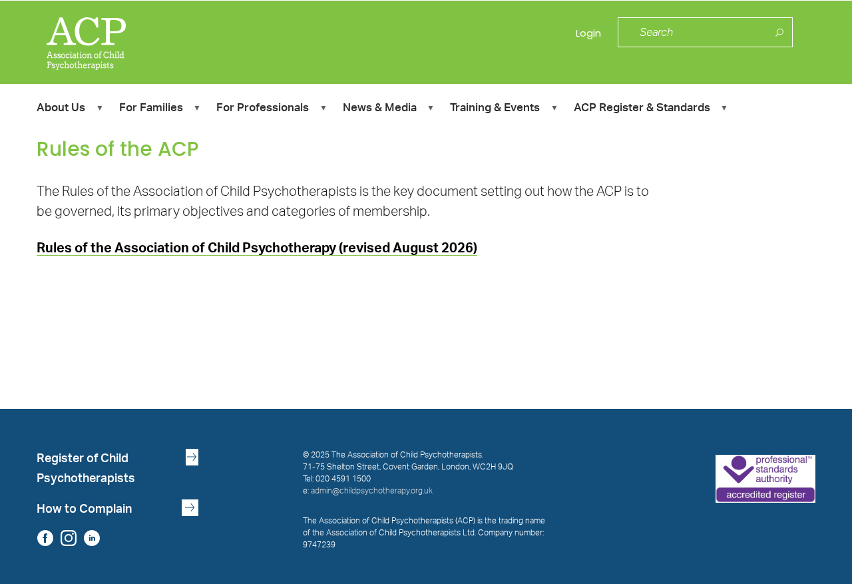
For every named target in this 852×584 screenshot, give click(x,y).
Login (588, 33)
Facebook (45, 537)
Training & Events (495, 109)
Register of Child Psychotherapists (86, 469)
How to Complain (84, 509)
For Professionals (262, 109)
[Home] (134, 39)
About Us (61, 109)
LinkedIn (91, 537)
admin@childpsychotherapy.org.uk (372, 491)
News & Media (380, 109)
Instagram (68, 537)
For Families (151, 109)
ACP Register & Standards (642, 109)
